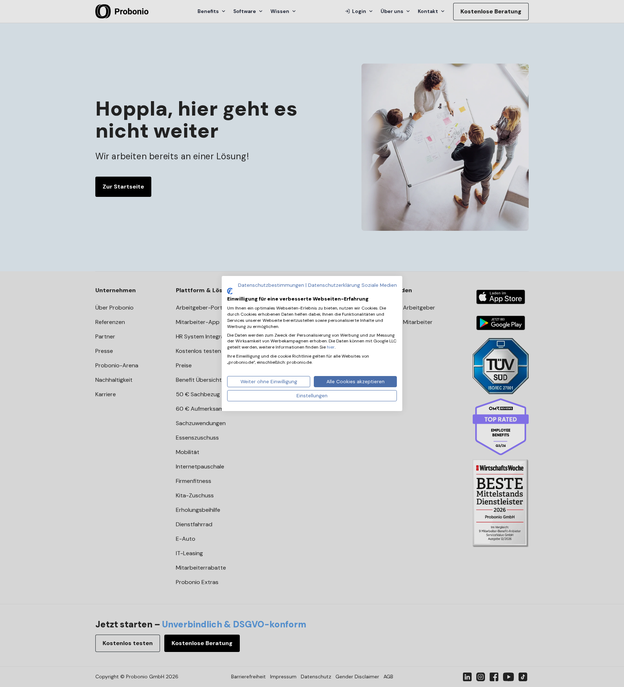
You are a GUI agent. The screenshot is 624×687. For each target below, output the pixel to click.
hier (331, 347)
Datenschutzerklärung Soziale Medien (352, 285)
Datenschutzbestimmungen (271, 285)
